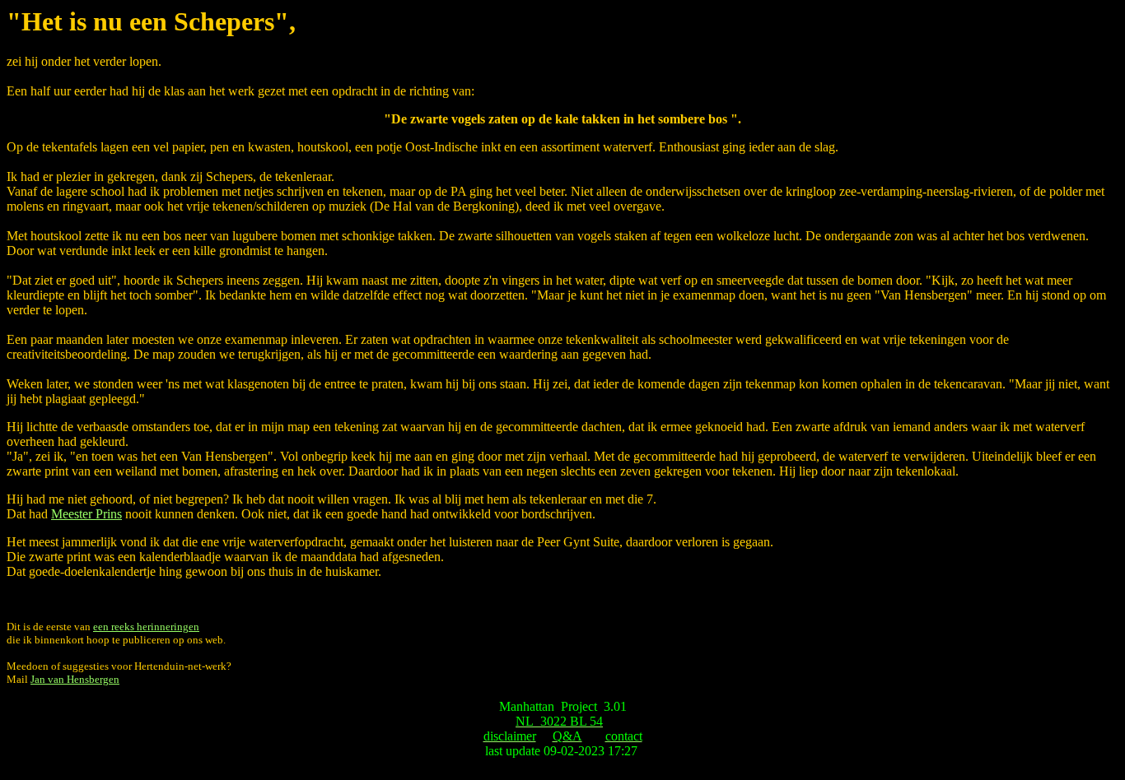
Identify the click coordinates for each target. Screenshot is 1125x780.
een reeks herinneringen (146, 626)
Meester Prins (86, 514)
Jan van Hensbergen (74, 679)
